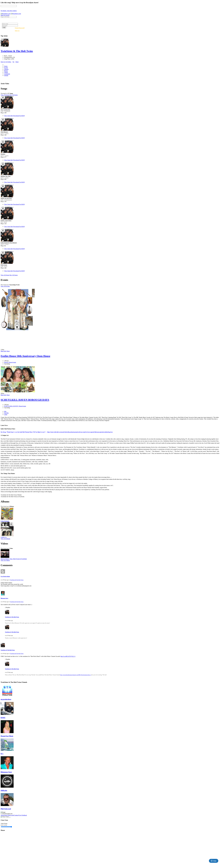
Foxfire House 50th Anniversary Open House (25, 356)
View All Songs (5, 95)
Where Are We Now (6, 198)
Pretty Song (4, 265)
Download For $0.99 (19, 115)
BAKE (3, 718)
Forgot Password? (20, 28)
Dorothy (3, 154)
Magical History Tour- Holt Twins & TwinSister (14, 559)
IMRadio (4, 790)
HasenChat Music (7, 736)
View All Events (5, 286)
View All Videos (5, 560)
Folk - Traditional (5, 111)
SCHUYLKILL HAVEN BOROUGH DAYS (25, 399)
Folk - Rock (4, 266)
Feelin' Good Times (6, 220)
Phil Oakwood (6, 809)
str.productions (6, 699)
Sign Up (17, 30)
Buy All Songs (14, 95)
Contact (16, 815)
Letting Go (4, 537)
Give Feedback (23, 815)
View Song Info (8, 115)
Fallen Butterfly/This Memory (9, 242)
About (2, 815)
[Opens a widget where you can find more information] (213, 861)
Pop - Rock (4, 222)
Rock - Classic (5, 133)
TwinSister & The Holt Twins (16, 580)
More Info (3, 351)
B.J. (2, 754)
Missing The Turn (5, 176)
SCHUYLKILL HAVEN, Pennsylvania (15, 406)
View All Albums (5, 538)
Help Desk (7, 815)
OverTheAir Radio (5, 576)
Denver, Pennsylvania (10, 362)
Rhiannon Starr (4, 598)
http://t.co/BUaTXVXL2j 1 (68, 656)
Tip (13, 62)
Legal (12, 815)
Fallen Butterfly (5, 521)
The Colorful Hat (5, 109)
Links (5, 414)
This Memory (4, 132)
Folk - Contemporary (6, 200)
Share (17, 62)
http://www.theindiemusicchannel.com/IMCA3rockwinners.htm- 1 (75, 674)
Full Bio (6, 413)
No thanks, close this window (9, 10)
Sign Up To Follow (6, 62)
